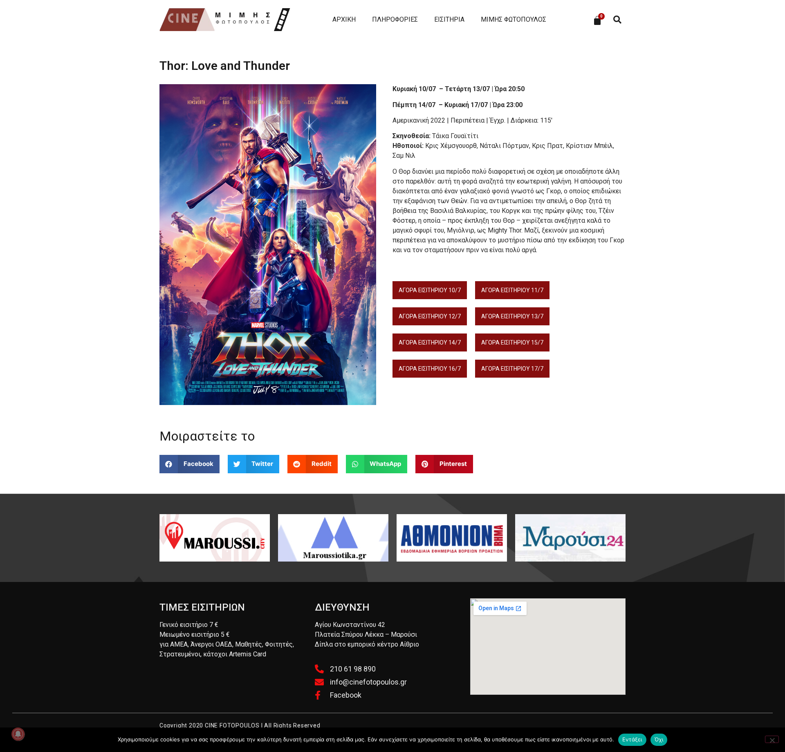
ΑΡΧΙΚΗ (344, 19)
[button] (617, 20)
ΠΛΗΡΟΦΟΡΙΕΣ (395, 19)
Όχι (659, 739)
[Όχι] (772, 739)
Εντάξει (632, 739)
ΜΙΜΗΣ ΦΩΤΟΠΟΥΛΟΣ (513, 19)
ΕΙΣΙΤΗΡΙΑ (449, 19)
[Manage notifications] (18, 734)
